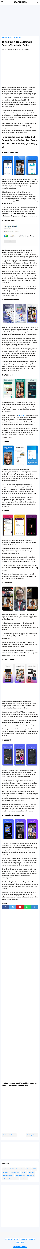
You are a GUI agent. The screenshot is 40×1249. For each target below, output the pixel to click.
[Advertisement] (21, 68)
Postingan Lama (32, 1135)
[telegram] (34, 907)
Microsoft (6, 1172)
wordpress (24, 1179)
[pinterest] (20, 907)
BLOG (12, 1169)
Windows (31, 1172)
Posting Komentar (24, 49)
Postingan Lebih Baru (9, 1135)
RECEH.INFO (20, 2)
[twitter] (12, 907)
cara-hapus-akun (8, 1175)
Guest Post (24, 1239)
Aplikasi (5, 1169)
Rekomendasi (15, 1172)
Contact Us (8, 1239)
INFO (34, 1169)
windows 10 (30, 1175)
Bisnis (28, 1169)
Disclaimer (32, 1239)
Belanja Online (20, 1169)
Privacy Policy (20, 1242)
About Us (16, 1239)
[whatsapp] (27, 907)
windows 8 (15, 1179)
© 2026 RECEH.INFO (20, 1247)
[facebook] (5, 907)
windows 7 (6, 1179)
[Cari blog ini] (37, 2)
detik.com (22, 415)
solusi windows (20, 1175)
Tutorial (24, 1172)
